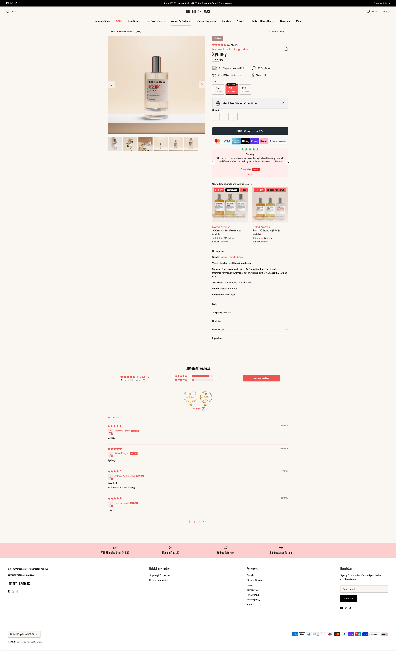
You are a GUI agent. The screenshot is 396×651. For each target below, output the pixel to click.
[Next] (202, 84)
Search (250, 575)
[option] (156, 85)
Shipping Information (159, 575)
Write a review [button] (261, 378)
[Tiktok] (16, 3)
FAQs (214, 304)
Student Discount (255, 580)
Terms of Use (253, 589)
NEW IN (241, 21)
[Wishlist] (369, 11)
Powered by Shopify (35, 642)
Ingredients (217, 338)
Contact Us (252, 585)
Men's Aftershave (155, 21)
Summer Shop (102, 21)
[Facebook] (7, 3)
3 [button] (199, 521)
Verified (196, 408)
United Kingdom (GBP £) (22, 634)
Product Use (218, 329)
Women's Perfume (181, 21)
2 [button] (194, 521)
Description (218, 251)
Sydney (138, 31)
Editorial (251, 604)
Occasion (285, 21)
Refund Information (158, 580)
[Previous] (111, 84)
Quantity (216, 110)
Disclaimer (217, 321)
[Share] (286, 49)
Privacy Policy (253, 594)
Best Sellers (134, 21)
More (298, 21)
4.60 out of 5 (142, 376)
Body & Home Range (263, 21)
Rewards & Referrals (382, 3)
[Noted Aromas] (198, 11)
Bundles (226, 21)
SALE (119, 21)
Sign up (348, 598)
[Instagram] (12, 3)
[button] (219, 44)
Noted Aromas (20, 642)
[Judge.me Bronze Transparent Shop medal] (206, 397)
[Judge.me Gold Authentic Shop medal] (190, 397)
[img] (115, 426)
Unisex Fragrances (206, 21)
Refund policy (253, 599)
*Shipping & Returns (222, 312)
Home (112, 31)
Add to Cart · (250, 131)
